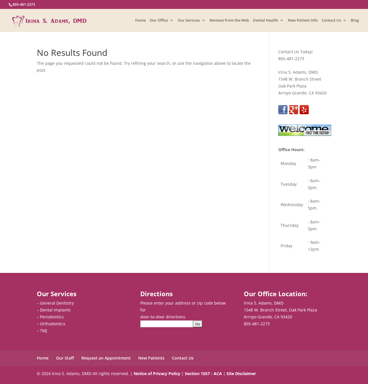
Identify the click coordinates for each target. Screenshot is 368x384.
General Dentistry (57, 303)
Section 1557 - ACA (203, 373)
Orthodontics (52, 323)
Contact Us (331, 20)
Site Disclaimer (241, 373)
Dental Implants (55, 310)
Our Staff (65, 358)
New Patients (151, 358)
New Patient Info (303, 20)
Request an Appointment (106, 358)
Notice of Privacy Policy (157, 373)
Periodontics (52, 317)
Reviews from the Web (229, 20)
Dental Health (265, 20)
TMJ (43, 330)
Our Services (189, 20)
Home (140, 20)
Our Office (159, 20)
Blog (355, 20)
